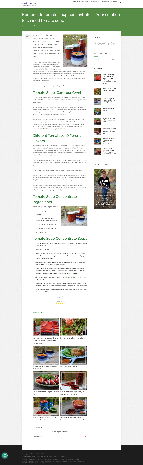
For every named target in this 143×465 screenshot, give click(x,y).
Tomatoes (37, 26)
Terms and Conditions (59, 457)
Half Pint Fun (113, 1)
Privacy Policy (36, 457)
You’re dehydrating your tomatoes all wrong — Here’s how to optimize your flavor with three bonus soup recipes (109, 79)
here (74, 277)
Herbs (86, 1)
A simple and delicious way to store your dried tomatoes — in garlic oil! (109, 130)
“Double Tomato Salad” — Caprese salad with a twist (109, 120)
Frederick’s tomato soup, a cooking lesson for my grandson (109, 100)
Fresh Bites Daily (40, 454)
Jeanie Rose (27, 26)
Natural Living (96, 1)
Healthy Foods (105, 1)
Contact (28, 457)
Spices (90, 1)
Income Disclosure (46, 457)
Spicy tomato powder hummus (109, 109)
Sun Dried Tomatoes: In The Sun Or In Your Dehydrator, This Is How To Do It (109, 140)
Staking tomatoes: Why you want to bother (109, 89)
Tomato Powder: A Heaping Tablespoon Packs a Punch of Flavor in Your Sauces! (109, 151)
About (24, 457)
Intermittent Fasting (78, 1)
